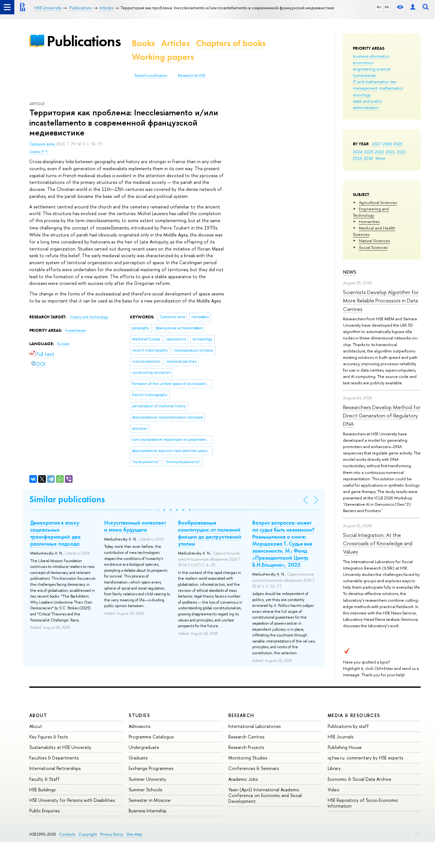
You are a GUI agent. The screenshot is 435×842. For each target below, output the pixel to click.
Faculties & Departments (54, 758)
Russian (63, 343)
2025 (398, 144)
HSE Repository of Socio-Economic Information (363, 803)
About (38, 715)
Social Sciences (373, 247)
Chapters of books (231, 43)
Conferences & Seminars (253, 768)
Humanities (369, 221)
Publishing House (345, 747)
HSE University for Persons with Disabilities (72, 800)
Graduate (138, 758)
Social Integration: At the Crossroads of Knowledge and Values (377, 543)
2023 (368, 152)
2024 (357, 152)
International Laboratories (254, 726)
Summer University (147, 779)
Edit (418, 833)
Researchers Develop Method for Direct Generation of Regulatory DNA (381, 415)
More (380, 158)
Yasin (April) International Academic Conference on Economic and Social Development (265, 795)
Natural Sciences (374, 240)
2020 (401, 152)
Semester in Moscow (150, 800)
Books (143, 43)
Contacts (67, 834)
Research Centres (246, 737)
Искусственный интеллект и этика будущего (135, 526)
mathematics (391, 88)
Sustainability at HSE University (60, 747)
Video (333, 790)
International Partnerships (55, 768)
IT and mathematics (371, 81)
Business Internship (148, 811)
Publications (84, 41)
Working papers (163, 56)
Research (241, 715)
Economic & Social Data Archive (359, 779)
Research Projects (246, 747)
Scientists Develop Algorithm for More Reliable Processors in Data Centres (380, 300)
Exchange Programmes (151, 768)
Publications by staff (348, 726)
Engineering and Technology (371, 212)
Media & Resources (354, 715)
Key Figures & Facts (48, 737)
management (365, 88)
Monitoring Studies (247, 758)
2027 (376, 144)
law (393, 81)
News (349, 272)
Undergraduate (144, 747)
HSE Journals (340, 737)
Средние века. (42, 144)
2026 (387, 144)
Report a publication (151, 75)
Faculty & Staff (44, 779)
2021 (390, 152)
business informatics (371, 56)
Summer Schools (145, 790)
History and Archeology (89, 317)
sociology (362, 95)
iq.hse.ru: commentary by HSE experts (365, 758)
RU (379, 7)
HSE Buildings (42, 790)
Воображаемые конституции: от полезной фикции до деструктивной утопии (209, 533)
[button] (158, 510)
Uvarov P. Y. (38, 151)
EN (387, 7)
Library (334, 768)
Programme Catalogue (151, 737)
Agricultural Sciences (378, 202)
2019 (357, 158)
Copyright (87, 834)
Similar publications (67, 499)
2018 (368, 158)
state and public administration (367, 104)
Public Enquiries (44, 811)
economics (363, 62)
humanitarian (364, 75)
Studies (139, 715)
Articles (175, 43)
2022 (379, 152)
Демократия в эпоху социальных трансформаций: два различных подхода (55, 533)
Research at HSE (191, 75)
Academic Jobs (243, 779)
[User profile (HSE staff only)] (412, 7)
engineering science (372, 69)
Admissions (139, 726)
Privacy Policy (111, 834)
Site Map (134, 834)
